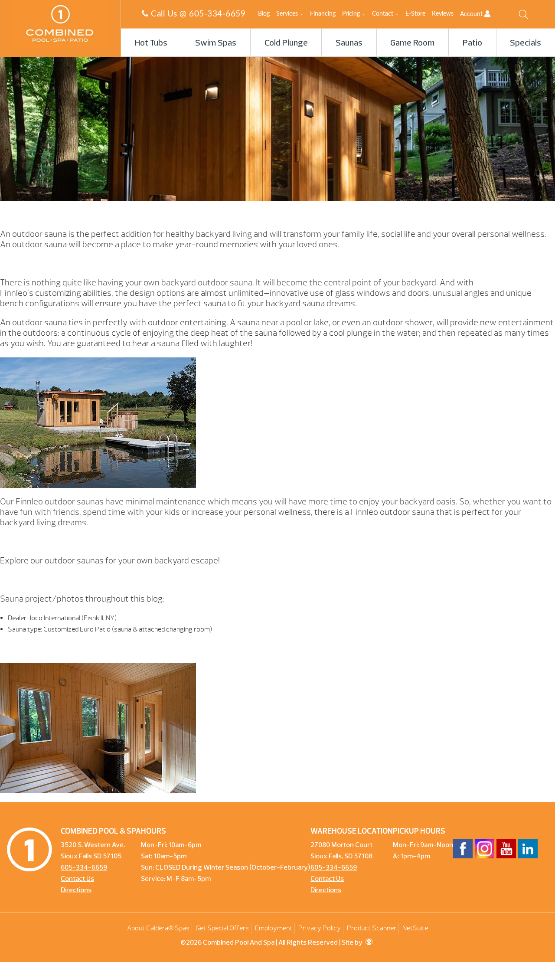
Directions (76, 890)
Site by (353, 942)
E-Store (415, 14)
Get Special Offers (222, 928)
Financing (323, 14)
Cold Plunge (286, 43)
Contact (382, 14)
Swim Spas (215, 43)
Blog (264, 14)
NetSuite (415, 928)
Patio (472, 43)
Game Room (412, 43)
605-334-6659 (217, 14)
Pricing (351, 14)
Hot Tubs (151, 43)
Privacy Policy (319, 928)
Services (287, 14)
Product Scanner (371, 928)
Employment (273, 928)
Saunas (349, 43)
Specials (525, 43)
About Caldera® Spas (158, 928)
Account (472, 14)
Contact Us (77, 879)
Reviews (443, 14)
